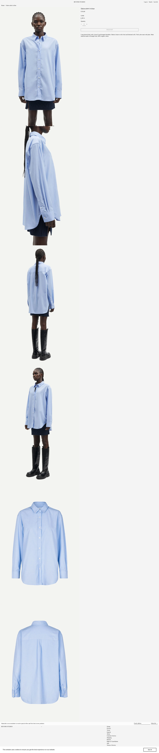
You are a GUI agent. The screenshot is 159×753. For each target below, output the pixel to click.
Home (2, 5)
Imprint (109, 732)
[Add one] (87, 24)
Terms (108, 730)
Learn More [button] (59, 749)
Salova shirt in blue (11, 5)
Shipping (109, 737)
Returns (109, 739)
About (108, 734)
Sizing (108, 726)
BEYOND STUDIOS (79, 2)
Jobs (108, 743)
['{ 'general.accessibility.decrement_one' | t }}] (81, 24)
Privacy (109, 728)
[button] (156, 2)
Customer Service (111, 736)
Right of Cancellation (112, 741)
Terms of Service (111, 745)
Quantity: (83, 21)
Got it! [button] (150, 749)
